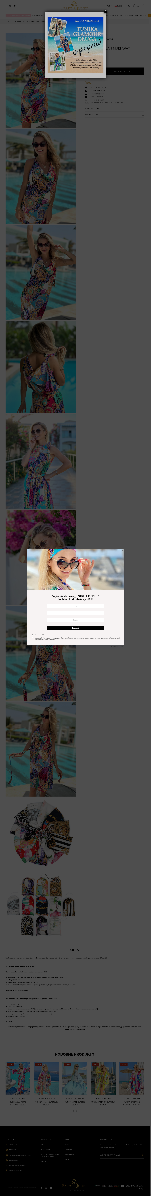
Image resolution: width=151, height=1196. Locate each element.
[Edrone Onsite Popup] (75, 598)
